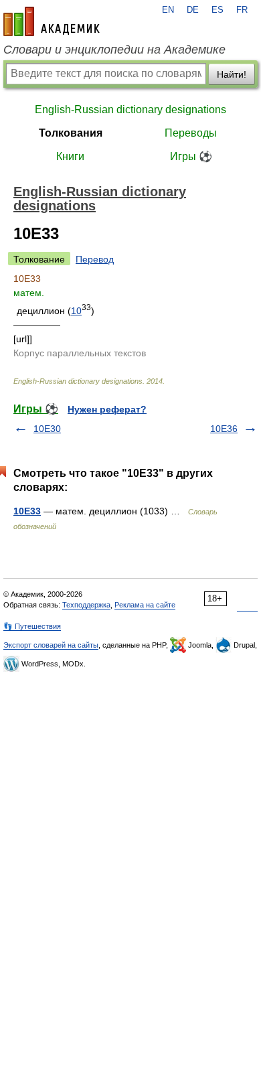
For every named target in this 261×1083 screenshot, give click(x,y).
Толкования (70, 133)
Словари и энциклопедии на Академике (114, 49)
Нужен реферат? (107, 409)
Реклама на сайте (144, 605)
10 (76, 310)
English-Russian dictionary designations (130, 109)
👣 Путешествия (32, 626)
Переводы (191, 133)
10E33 (27, 511)
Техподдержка (86, 605)
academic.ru (51, 21)
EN (168, 10)
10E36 (224, 428)
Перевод (95, 259)
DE (193, 10)
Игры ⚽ (191, 156)
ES (217, 10)
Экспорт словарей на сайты (50, 645)
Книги (70, 156)
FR (242, 10)
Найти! (231, 74)
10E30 (47, 428)
